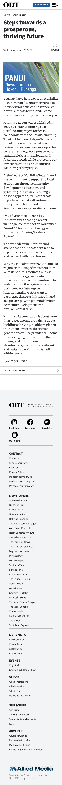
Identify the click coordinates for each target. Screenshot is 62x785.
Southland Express (18, 625)
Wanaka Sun (15, 588)
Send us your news (18, 463)
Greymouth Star (17, 514)
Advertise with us (18, 736)
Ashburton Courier (18, 574)
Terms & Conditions (19, 715)
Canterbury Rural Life (20, 537)
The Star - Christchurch (21, 547)
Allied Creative (16, 686)
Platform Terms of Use (20, 477)
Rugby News (15, 653)
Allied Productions (18, 682)
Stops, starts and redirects (22, 719)
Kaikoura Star (16, 510)
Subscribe (41, 5)
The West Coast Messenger (23, 523)
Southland (19, 15)
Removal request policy (21, 486)
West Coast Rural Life (20, 528)
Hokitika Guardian (18, 519)
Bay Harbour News (19, 551)
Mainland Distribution (20, 695)
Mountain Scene (17, 597)
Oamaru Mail (16, 583)
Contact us (14, 458)
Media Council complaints (22, 481)
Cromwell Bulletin (18, 593)
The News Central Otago (22, 602)
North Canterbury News (21, 533)
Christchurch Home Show (22, 670)
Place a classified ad (19, 745)
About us (13, 467)
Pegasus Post (16, 556)
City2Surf (14, 665)
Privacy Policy (16, 472)
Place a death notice (19, 740)
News (6, 15)
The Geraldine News (19, 542)
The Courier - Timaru (20, 579)
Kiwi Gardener (16, 639)
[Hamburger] (55, 5)
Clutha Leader (16, 611)
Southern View (16, 565)
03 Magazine (15, 649)
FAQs (11, 724)
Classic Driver (16, 644)
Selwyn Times (16, 570)
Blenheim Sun (16, 505)
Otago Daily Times (18, 500)
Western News (16, 560)
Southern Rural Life (19, 616)
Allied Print (14, 691)
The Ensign (15, 620)
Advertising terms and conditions (26, 749)
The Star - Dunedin (18, 607)
